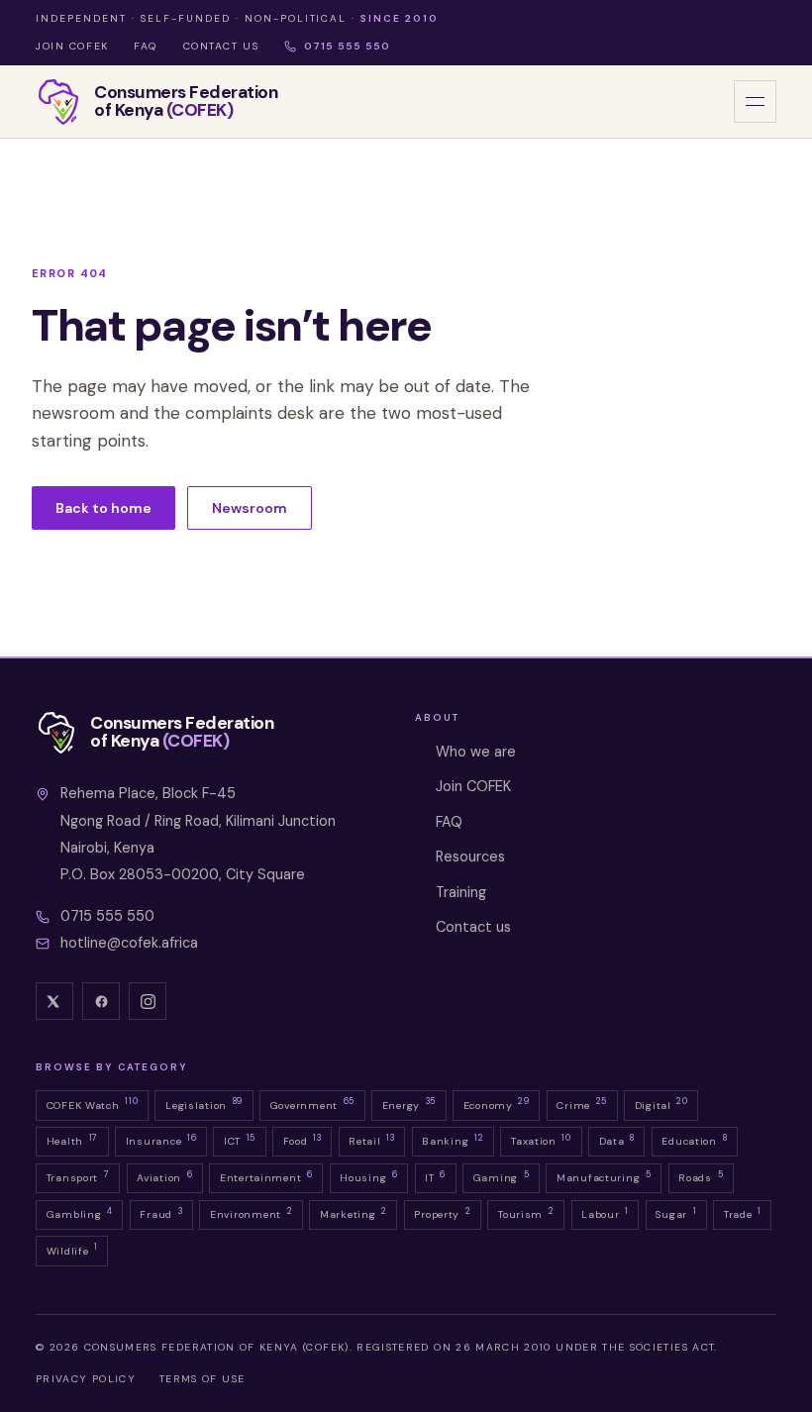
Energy (409, 1103)
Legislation (204, 1103)
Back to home (103, 508)
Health (72, 1140)
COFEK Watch (93, 1103)
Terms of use (202, 1378)
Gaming (501, 1176)
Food (302, 1140)
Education (694, 1140)
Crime (582, 1103)
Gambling (80, 1213)
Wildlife (72, 1249)
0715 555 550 (347, 46)
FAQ (145, 46)
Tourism (526, 1213)
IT (435, 1176)
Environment (251, 1213)
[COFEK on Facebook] (101, 1001)
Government (312, 1103)
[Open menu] (755, 101)
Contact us (221, 46)
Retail (371, 1140)
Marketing (353, 1213)
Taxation (541, 1140)
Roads (700, 1176)
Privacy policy (86, 1378)
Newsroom (249, 508)
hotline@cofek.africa (129, 943)
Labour (605, 1213)
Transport (78, 1176)
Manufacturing (604, 1176)
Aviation (164, 1176)
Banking (452, 1140)
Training (461, 892)
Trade (742, 1213)
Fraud (161, 1213)
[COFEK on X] (54, 1001)
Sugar (676, 1213)
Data (617, 1140)
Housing (368, 1176)
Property (442, 1213)
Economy (496, 1103)
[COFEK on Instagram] (147, 1001)
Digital (661, 1103)
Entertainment (266, 1176)
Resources (470, 856)
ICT (239, 1140)
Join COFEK (72, 46)
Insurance (161, 1140)
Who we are (476, 751)
